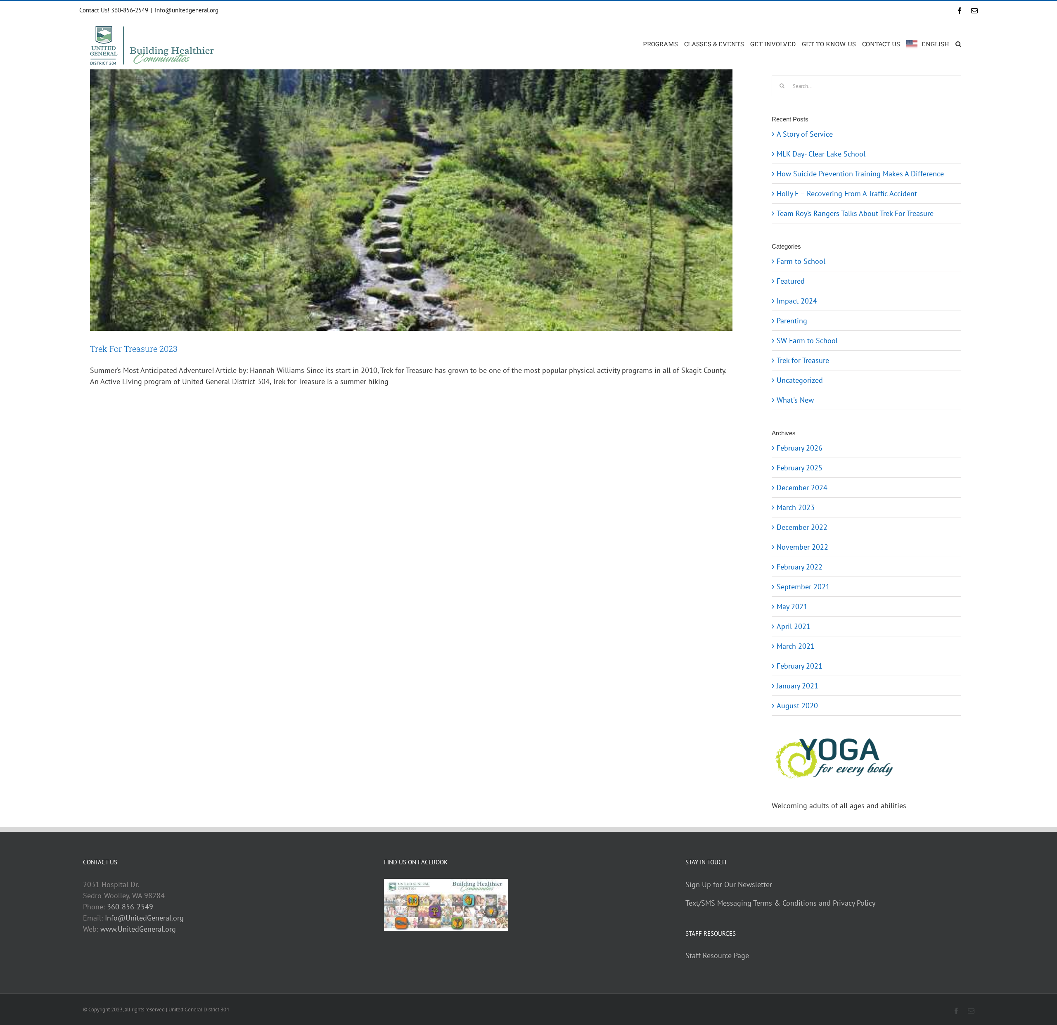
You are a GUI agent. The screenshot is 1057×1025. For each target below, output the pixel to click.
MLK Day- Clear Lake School (821, 154)
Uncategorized (800, 380)
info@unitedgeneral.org (186, 10)
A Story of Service (805, 134)
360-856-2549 (130, 906)
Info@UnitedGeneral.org (144, 918)
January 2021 (797, 685)
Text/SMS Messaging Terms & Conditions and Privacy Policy (780, 903)
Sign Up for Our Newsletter (728, 884)
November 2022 (802, 547)
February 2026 (799, 448)
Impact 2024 (797, 301)
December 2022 (802, 527)
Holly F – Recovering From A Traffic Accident (847, 193)
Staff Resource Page (717, 955)
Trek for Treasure (803, 360)
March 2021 (796, 646)
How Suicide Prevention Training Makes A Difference (860, 173)
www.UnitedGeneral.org (138, 929)
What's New (795, 400)
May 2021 (792, 606)
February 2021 (799, 666)
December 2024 (802, 487)
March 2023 (796, 507)
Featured (791, 281)
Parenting (792, 320)
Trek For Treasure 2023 (134, 348)
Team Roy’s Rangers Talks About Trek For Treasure (855, 213)
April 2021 (794, 626)
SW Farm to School (807, 340)
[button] (958, 43)
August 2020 (797, 705)
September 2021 (803, 586)
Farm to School (801, 261)
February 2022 (799, 567)
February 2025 (799, 467)
